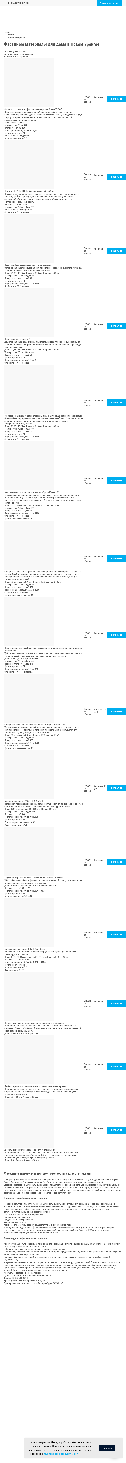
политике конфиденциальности (61, 1453)
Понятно (107, 1448)
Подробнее (116, 99)
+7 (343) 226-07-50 (18, 3)
